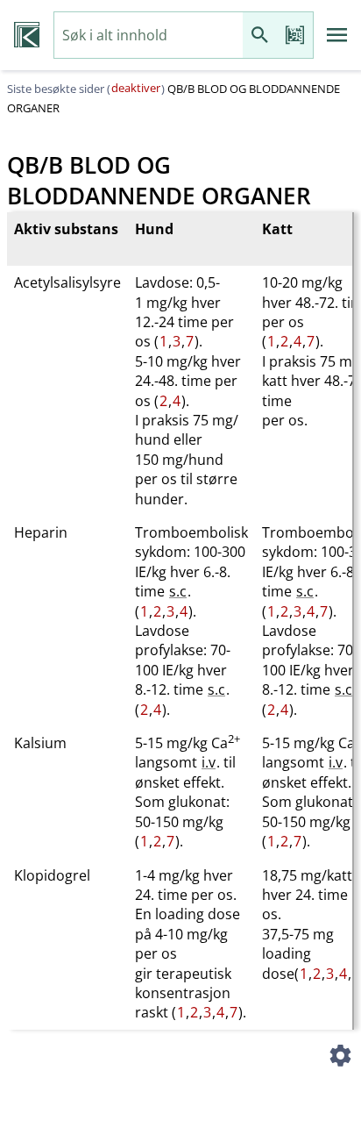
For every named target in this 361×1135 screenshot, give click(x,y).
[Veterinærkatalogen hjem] (27, 35)
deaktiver (135, 88)
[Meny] (337, 35)
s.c (178, 591)
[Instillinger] (340, 1058)
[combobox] (148, 35)
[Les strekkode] (295, 35)
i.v (209, 762)
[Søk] (260, 35)
